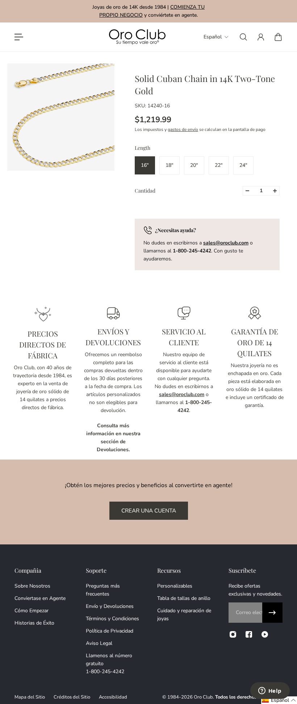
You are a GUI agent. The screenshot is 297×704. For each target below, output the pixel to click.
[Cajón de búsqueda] (243, 37)
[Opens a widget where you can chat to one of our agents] (270, 691)
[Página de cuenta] (260, 37)
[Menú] (19, 37)
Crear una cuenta (148, 510)
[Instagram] (233, 634)
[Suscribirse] (272, 612)
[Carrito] (278, 37)
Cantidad (145, 190)
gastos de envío (183, 129)
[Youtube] (265, 634)
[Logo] (137, 37)
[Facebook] (249, 634)
